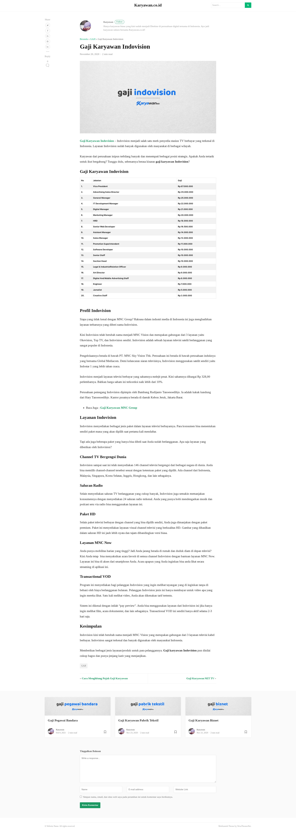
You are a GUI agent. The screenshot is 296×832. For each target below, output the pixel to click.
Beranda (84, 39)
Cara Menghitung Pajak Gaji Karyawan (105, 678)
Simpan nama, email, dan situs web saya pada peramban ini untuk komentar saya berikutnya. (128, 797)
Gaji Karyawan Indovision (97, 140)
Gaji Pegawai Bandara (63, 720)
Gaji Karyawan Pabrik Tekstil (138, 720)
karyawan (113, 22)
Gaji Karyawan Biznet (203, 720)
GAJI (92, 39)
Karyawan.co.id (148, 5)
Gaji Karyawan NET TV (200, 678)
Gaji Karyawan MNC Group (118, 407)
